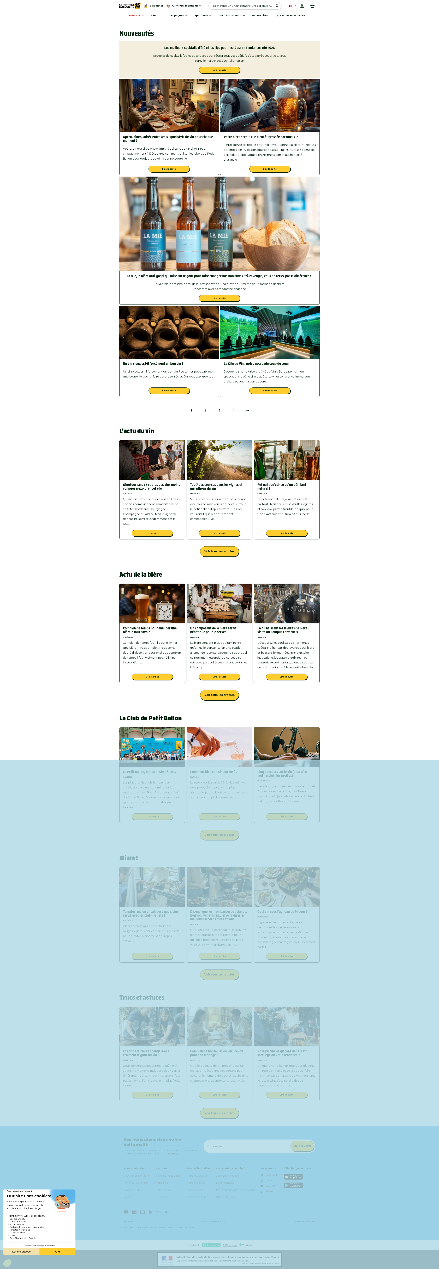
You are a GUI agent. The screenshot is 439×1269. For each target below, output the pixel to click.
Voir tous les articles (219, 551)
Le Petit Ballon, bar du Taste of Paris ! (150, 772)
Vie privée (128, 1221)
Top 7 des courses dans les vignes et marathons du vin (216, 486)
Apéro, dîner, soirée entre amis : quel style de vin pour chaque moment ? (168, 139)
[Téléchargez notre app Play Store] (300, 1185)
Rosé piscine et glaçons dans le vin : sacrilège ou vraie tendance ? (283, 1053)
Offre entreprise (225, 1197)
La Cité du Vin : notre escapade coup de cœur (256, 363)
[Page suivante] (247, 411)
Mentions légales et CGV (213, 1221)
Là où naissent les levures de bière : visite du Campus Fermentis (283, 630)
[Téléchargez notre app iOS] (300, 1177)
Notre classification (197, 1175)
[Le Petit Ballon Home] (130, 6)
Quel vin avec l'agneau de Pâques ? (282, 911)
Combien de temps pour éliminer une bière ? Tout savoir (150, 630)
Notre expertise (195, 1182)
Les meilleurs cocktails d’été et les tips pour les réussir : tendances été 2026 (219, 48)
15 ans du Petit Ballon (168, 1175)
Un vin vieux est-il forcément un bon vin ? (153, 363)
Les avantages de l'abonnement (235, 1190)
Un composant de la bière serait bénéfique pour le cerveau (213, 630)
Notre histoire (163, 1190)
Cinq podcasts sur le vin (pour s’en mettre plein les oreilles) (282, 773)
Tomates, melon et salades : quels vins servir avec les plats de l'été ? (151, 913)
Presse (127, 1197)
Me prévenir (302, 1146)
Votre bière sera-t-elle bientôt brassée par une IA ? (261, 137)
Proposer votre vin (134, 1190)
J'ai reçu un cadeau (227, 1175)
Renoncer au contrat (135, 1182)
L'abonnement (225, 1182)
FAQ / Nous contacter (136, 1175)
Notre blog (161, 1182)
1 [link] (191, 410)
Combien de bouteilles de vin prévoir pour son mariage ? (217, 1053)
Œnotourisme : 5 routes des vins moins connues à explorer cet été (151, 486)
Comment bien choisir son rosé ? (214, 772)
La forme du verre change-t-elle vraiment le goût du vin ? (146, 1053)
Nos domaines (195, 1190)
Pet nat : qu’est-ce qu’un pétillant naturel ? (281, 486)
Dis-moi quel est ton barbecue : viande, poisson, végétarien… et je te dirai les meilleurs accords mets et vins (218, 915)
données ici (172, 1153)
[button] (245, 6)
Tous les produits (196, 1197)
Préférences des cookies (304, 1221)
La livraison (161, 1197)
